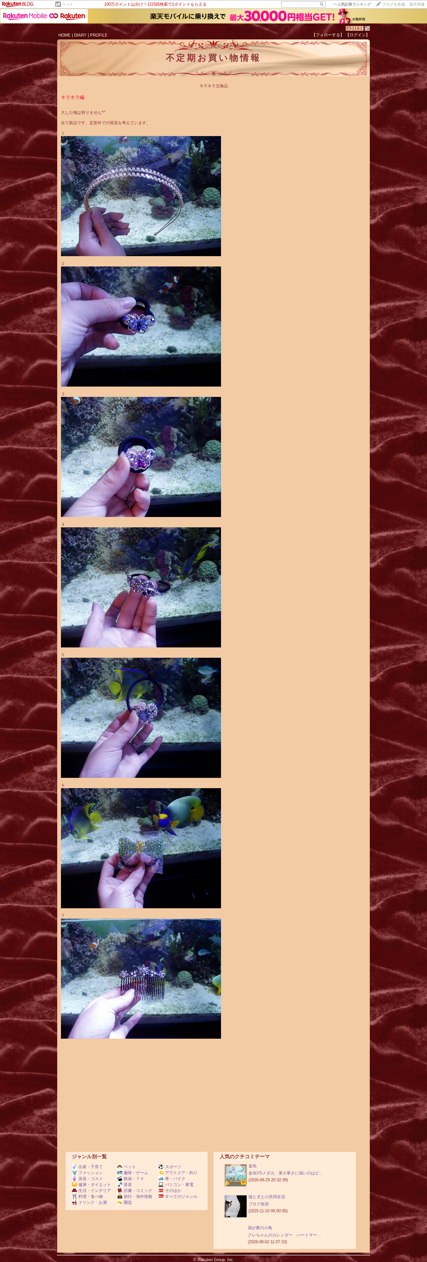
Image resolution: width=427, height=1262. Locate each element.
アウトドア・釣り (181, 1172)
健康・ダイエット (94, 1184)
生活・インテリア (94, 1190)
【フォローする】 (328, 35)
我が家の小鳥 (260, 1227)
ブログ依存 (259, 1204)
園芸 (128, 1202)
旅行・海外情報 (138, 1196)
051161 (354, 28)
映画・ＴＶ (134, 1178)
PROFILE (99, 35)
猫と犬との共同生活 (267, 1196)
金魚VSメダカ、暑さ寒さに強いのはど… (286, 1173)
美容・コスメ (90, 1178)
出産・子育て (90, 1166)
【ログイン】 (357, 35)
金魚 (253, 1165)
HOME (64, 35)
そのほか (173, 1190)
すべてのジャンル (181, 1196)
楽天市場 (416, 4)
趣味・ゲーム (136, 1172)
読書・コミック (138, 1190)
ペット (67, 4)
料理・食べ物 (90, 1196)
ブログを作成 (393, 4)
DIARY (80, 35)
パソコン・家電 (179, 1184)
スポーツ (173, 1166)
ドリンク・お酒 (92, 1202)
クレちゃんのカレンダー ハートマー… (284, 1235)
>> (352, 4)
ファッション (90, 1172)
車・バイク (175, 1178)
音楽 (128, 1184)
